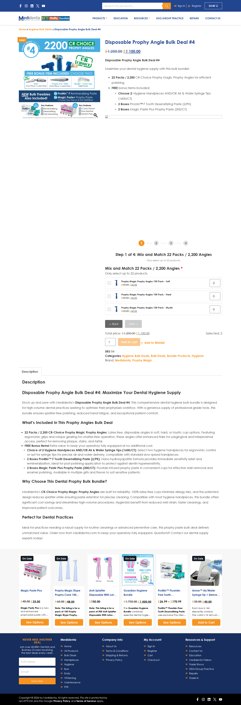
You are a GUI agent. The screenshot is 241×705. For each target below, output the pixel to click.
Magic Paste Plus (31, 590)
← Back (114, 324)
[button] (152, 343)
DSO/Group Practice (169, 18)
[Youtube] (43, 6)
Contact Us (213, 18)
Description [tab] (30, 371)
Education (121, 18)
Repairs (194, 18)
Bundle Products (178, 356)
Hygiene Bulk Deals (40, 29)
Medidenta (123, 360)
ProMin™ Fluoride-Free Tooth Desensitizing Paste (170, 595)
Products (99, 18)
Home (22, 29)
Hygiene (198, 356)
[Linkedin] (32, 6)
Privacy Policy (61, 700)
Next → (133, 324)
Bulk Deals (158, 356)
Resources (141, 18)
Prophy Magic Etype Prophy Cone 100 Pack (67, 595)
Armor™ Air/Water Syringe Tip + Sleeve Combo (204, 595)
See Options (34, 622)
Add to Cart (206, 622)
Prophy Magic (142, 360)
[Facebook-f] (20, 6)
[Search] (167, 6)
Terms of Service (86, 700)
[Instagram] (26, 6)
